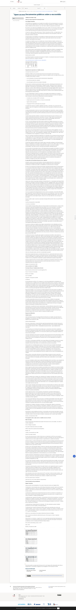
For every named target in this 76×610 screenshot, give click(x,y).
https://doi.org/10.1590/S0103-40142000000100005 (44, 11)
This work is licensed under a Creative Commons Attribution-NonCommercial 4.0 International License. (47, 575)
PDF (44, 8)
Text (14, 18)
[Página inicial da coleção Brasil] (13, 596)
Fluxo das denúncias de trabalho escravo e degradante (35, 60)
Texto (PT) (39, 8)
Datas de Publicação (16, 20)
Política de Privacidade (52, 608)
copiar (55, 11)
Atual (23, 8)
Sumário (14, 8)
